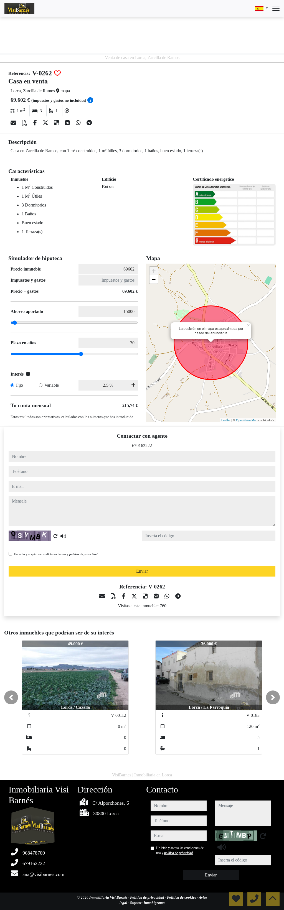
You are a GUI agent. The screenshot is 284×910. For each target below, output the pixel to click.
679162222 (142, 445)
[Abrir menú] (276, 8)
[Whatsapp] (79, 123)
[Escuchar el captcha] (63, 536)
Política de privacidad (147, 897)
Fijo (19, 385)
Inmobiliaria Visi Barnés (108, 897)
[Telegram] (89, 123)
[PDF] (25, 123)
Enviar (142, 571)
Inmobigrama (154, 903)
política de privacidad (83, 554)
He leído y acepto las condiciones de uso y (56, 554)
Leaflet (225, 420)
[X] (46, 123)
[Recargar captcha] (55, 536)
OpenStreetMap (246, 420)
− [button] (154, 279)
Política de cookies (182, 897)
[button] (11, 697)
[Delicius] (57, 123)
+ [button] (154, 270)
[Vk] (68, 123)
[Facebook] (35, 123)
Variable (51, 385)
